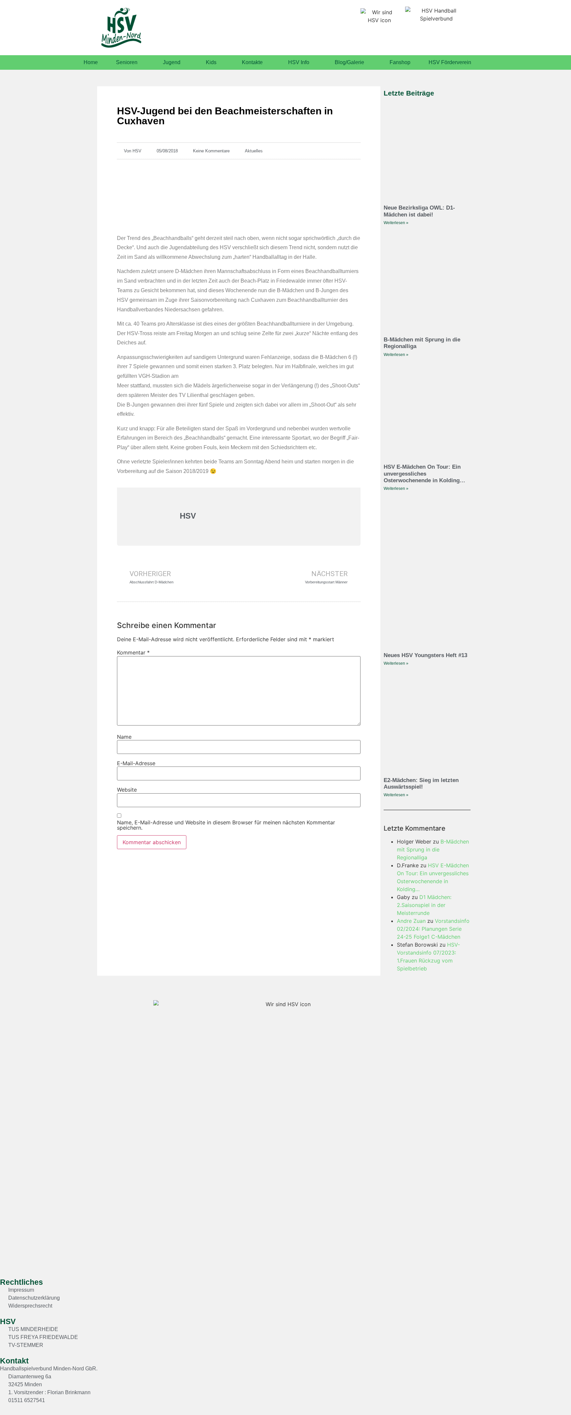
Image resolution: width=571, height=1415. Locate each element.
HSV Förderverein (450, 62)
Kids (211, 62)
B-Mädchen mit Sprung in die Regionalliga (433, 849)
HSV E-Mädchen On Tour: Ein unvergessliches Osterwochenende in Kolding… (424, 474)
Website (127, 789)
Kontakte (252, 62)
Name (124, 736)
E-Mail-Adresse (136, 763)
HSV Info (298, 62)
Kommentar (133, 652)
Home (91, 62)
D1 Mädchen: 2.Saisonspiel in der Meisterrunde (424, 905)
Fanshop (400, 62)
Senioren (126, 62)
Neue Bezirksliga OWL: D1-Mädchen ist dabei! (419, 211)
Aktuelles (254, 150)
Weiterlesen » (396, 222)
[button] (550, 1397)
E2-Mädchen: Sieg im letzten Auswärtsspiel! (421, 783)
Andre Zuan (411, 921)
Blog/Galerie (349, 62)
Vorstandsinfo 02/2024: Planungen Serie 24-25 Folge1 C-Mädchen (433, 929)
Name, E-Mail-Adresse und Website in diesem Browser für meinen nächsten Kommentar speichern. (226, 825)
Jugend (171, 62)
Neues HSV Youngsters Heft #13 (425, 655)
